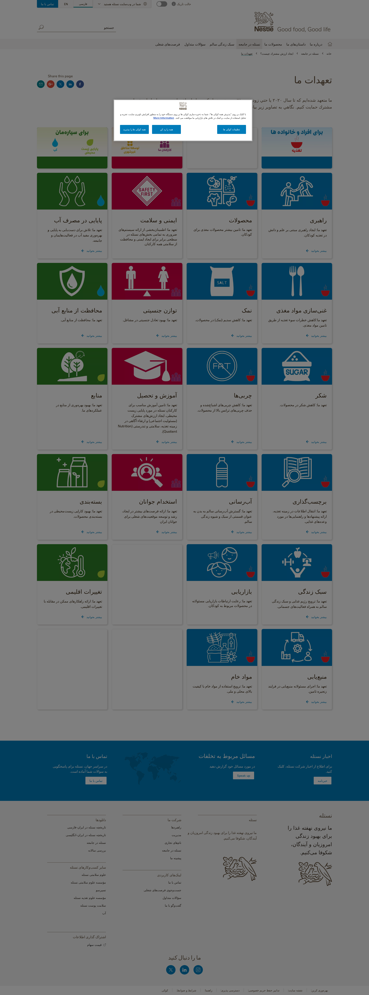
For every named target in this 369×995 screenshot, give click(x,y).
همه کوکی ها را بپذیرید (134, 129)
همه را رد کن (166, 129)
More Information (163, 117)
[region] (183, 120)
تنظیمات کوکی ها (231, 129)
